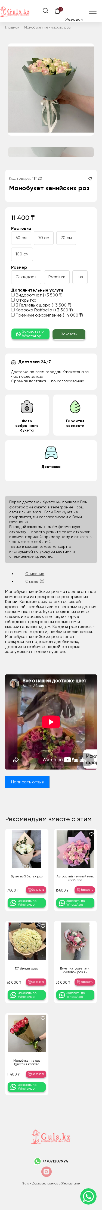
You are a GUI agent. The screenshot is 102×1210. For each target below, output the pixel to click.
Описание (34, 574)
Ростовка (21, 229)
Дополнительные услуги (37, 290)
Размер (19, 267)
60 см (21, 238)
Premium (56, 277)
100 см (22, 254)
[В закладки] (90, 179)
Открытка (25, 300)
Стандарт (26, 277)
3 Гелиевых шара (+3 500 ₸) (43, 305)
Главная (12, 27)
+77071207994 (55, 1161)
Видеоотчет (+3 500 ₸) (39, 295)
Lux (80, 277)
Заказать (69, 334)
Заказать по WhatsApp (33, 334)
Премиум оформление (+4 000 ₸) (49, 315)
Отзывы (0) (34, 581)
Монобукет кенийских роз (47, 27)
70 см (43, 238)
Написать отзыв (27, 782)
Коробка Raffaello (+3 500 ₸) (44, 310)
